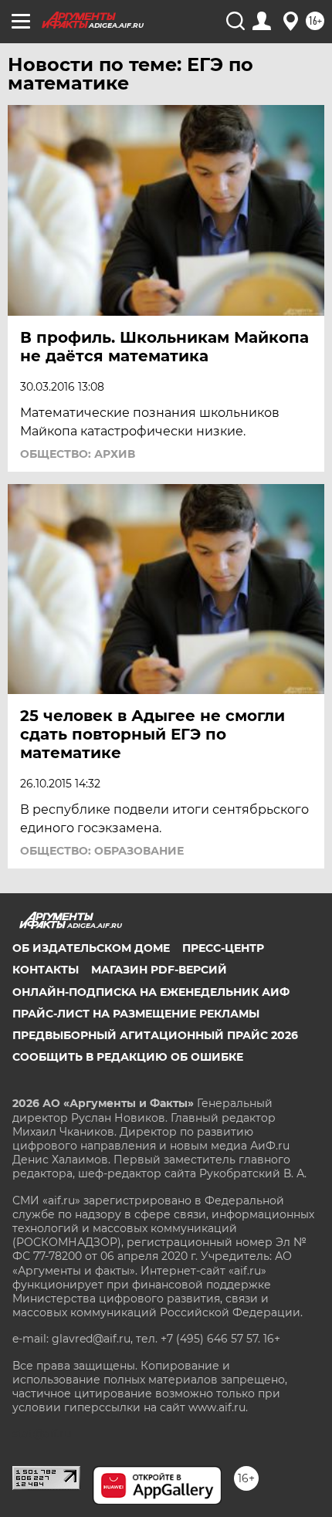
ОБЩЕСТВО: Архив (77, 454)
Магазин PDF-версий (159, 970)
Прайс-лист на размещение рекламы (135, 1014)
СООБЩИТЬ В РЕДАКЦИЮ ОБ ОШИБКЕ (127, 1057)
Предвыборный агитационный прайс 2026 (155, 1035)
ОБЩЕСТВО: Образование (102, 850)
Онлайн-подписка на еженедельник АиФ (151, 992)
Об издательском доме (91, 948)
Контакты (45, 970)
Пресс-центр (223, 948)
